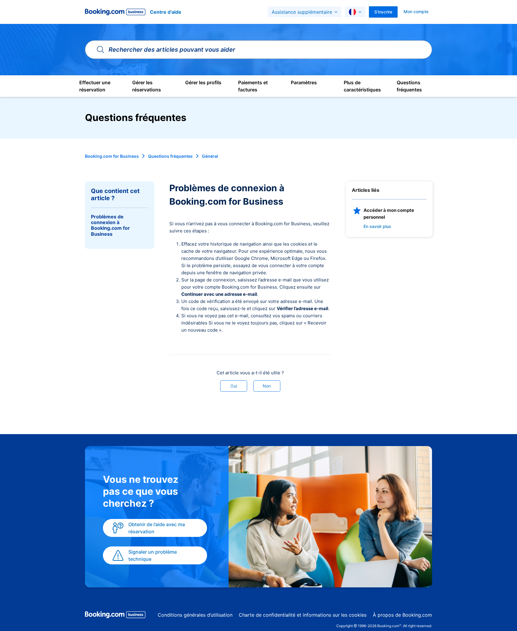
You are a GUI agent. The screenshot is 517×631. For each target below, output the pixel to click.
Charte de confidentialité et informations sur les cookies (303, 615)
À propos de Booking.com (402, 615)
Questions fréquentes (170, 156)
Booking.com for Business (112, 156)
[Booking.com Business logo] (115, 615)
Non (267, 385)
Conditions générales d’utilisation (195, 615)
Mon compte (416, 11)
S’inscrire (383, 11)
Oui (233, 385)
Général (210, 156)
